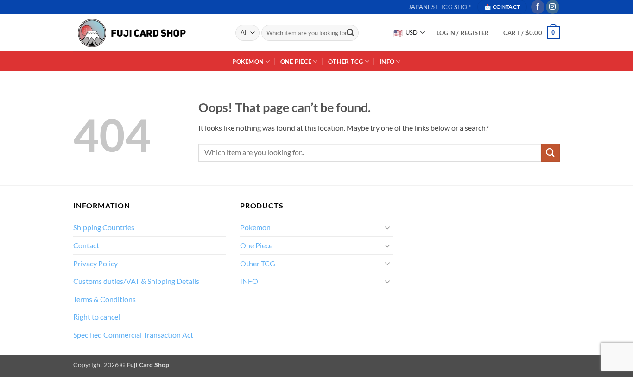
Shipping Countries (103, 227)
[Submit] (350, 33)
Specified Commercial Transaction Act (133, 334)
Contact (86, 245)
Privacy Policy (95, 263)
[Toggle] (387, 227)
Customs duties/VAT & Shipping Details (136, 280)
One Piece (295, 61)
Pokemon (248, 61)
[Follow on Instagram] (552, 7)
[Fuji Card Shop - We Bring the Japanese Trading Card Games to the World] (131, 33)
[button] (531, 33)
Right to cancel (96, 316)
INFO (387, 61)
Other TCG (345, 61)
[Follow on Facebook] (537, 7)
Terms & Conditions (104, 299)
